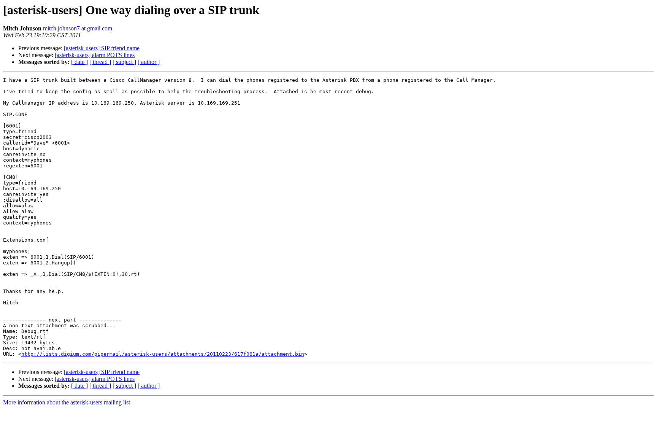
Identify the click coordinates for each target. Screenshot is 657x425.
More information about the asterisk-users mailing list (66, 402)
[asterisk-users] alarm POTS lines (95, 55)
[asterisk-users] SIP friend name (102, 48)
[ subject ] (124, 62)
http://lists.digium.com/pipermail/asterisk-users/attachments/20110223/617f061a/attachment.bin (162, 354)
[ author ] (149, 62)
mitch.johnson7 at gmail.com (77, 28)
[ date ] (79, 62)
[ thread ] (100, 62)
